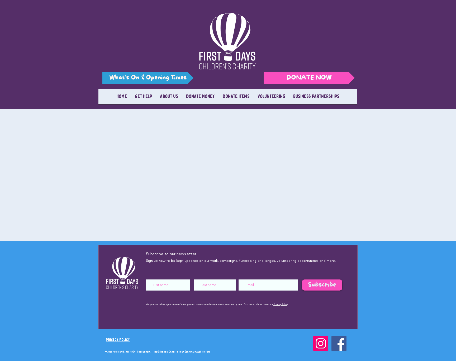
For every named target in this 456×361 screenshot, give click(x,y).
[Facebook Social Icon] (338, 343)
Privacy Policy (280, 304)
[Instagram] (320, 343)
